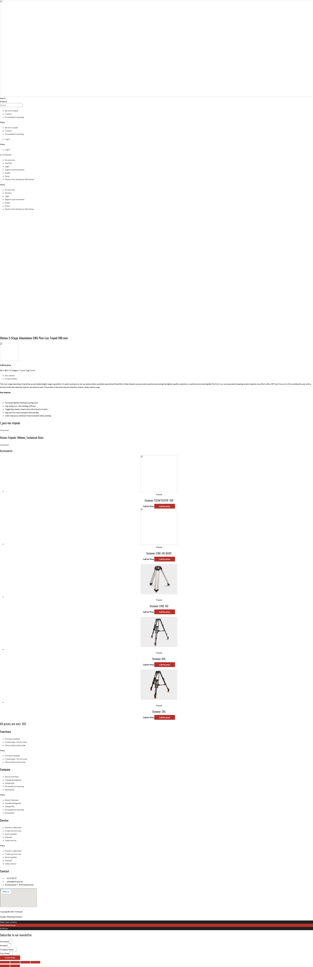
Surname (4, 945)
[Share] (15, 962)
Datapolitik (10, 783)
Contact (8, 114)
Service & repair (11, 110)
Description (10, 375)
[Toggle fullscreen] (25, 962)
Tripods (22, 370)
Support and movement (14, 169)
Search (3, 98)
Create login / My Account (16, 742)
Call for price (164, 506)
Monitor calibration (13, 827)
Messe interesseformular (15, 745)
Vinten (32, 370)
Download (4, 430)
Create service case (13, 831)
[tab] (159, 375)
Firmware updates (12, 739)
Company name (6, 949)
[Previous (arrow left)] (5, 966)
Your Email (4, 953)
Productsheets (11, 378)
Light (7, 166)
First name (4, 941)
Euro (6, 928)
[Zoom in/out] (35, 962)
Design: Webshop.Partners (11, 917)
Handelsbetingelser (13, 780)
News (7, 176)
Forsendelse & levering (14, 117)
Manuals (8, 837)
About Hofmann (12, 776)
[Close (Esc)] (5, 962)
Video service (10, 840)
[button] (156, 122)
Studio (7, 173)
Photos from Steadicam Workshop (19, 179)
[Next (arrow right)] (15, 966)
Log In (7, 139)
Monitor (8, 163)
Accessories (10, 160)
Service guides (11, 834)
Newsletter (9, 789)
